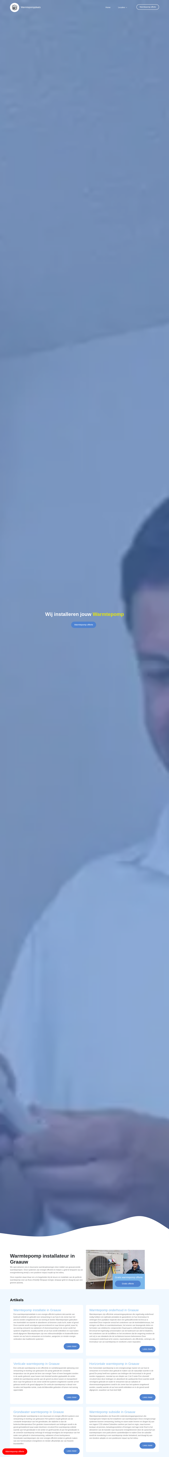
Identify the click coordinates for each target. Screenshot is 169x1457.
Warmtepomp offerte (148, 7)
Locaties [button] (121, 7)
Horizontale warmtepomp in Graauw (114, 1364)
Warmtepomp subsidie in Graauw (112, 1412)
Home (108, 7)
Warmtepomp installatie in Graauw (37, 1310)
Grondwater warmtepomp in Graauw (38, 1412)
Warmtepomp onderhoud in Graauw (114, 1310)
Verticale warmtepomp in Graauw (36, 1364)
